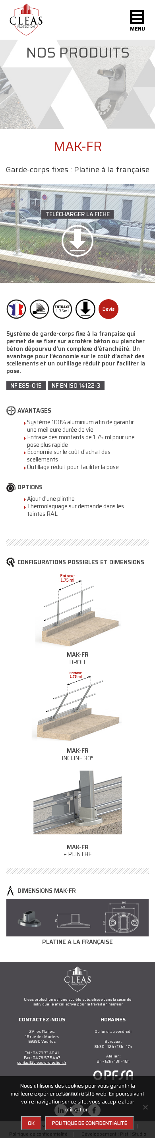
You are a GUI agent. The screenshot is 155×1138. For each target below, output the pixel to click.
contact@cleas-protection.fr (41, 1062)
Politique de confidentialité (89, 1123)
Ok (31, 1123)
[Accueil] (26, 20)
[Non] (145, 1107)
